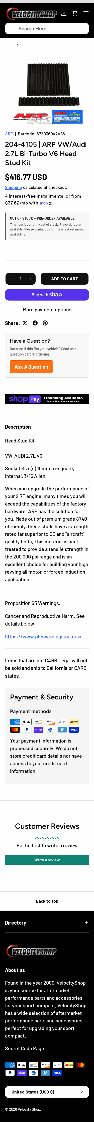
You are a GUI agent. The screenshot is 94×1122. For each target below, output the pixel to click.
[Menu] (85, 13)
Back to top (47, 901)
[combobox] (47, 28)
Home (10, 45)
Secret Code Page (24, 1048)
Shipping (13, 187)
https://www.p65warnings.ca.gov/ (43, 636)
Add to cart (64, 278)
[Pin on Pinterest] (45, 323)
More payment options (47, 309)
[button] (74, 13)
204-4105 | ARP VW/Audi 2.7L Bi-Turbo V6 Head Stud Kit (47, 52)
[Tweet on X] (25, 323)
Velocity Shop (29, 1109)
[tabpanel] (47, 510)
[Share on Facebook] (35, 323)
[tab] (18, 427)
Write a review (47, 859)
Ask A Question (31, 367)
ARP (9, 133)
